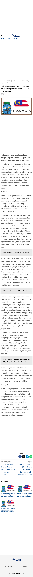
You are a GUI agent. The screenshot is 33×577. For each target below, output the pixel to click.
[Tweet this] (23, 456)
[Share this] (20, 456)
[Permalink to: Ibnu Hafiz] (2, 94)
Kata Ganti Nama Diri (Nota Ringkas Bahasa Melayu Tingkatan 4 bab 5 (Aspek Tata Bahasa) (8, 511)
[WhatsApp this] (30, 456)
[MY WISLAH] (16, 35)
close (16, 542)
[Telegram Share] (27, 456)
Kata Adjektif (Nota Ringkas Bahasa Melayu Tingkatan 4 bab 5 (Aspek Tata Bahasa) (8, 495)
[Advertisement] (16, 16)
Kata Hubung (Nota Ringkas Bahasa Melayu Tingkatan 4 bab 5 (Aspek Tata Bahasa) (24, 495)
